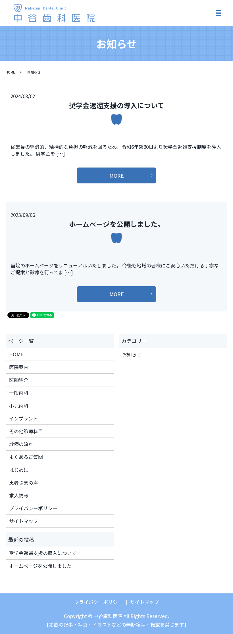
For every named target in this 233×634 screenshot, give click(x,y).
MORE (116, 175)
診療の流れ (21, 443)
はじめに (18, 469)
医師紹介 (18, 379)
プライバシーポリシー (33, 508)
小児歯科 (18, 405)
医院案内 (18, 367)
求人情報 (18, 495)
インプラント (23, 418)
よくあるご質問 (26, 456)
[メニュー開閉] (218, 13)
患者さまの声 (23, 482)
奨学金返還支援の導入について (116, 105)
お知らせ (132, 354)
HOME (10, 72)
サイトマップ (23, 520)
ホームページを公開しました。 (116, 224)
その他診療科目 (26, 431)
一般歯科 (18, 392)
